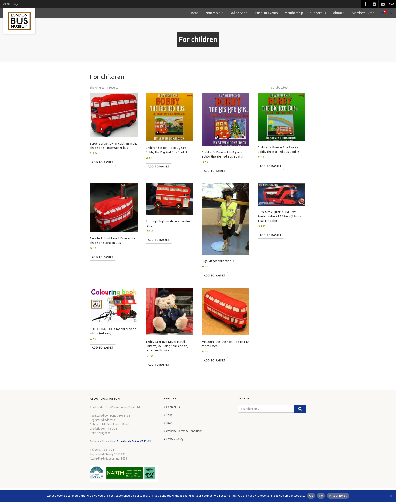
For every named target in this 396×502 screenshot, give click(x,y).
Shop (169, 415)
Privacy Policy (174, 439)
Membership (294, 13)
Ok (311, 495)
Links (169, 423)
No (321, 495)
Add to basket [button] (103, 162)
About (337, 13)
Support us (318, 13)
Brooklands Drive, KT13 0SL (134, 441)
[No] (391, 496)
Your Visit (212, 13)
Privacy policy (338, 495)
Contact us (173, 407)
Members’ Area (363, 13)
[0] (380, 13)
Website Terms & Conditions (184, 431)
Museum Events (266, 13)
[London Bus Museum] (19, 21)
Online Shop (239, 13)
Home (194, 13)
